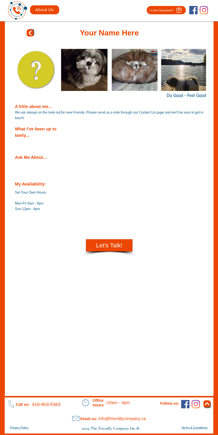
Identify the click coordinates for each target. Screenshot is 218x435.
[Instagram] (204, 10)
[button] (166, 10)
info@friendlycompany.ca (122, 418)
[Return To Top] (30, 32)
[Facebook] (193, 10)
